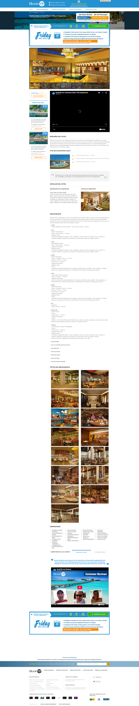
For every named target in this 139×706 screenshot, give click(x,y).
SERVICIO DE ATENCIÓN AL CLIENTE (36, 680)
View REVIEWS (39, 96)
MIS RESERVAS (32, 690)
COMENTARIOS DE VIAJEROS (35, 685)
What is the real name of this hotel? (41, 17)
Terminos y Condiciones (70, 657)
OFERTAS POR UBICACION (58, 9)
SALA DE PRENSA (49, 683)
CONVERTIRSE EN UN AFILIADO (52, 680)
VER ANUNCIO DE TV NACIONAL (35, 687)
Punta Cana (42, 12)
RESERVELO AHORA (100, 26)
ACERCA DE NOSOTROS (75, 9)
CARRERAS (48, 685)
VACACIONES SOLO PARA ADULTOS (53, 689)
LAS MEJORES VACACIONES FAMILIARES (37, 689)
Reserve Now (38, 129)
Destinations (35, 12)
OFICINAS (48, 681)
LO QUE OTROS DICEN (91, 9)
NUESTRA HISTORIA (33, 683)
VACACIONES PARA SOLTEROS (52, 687)
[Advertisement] (124, 51)
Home (30, 12)
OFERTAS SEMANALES (42, 9)
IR (108, 664)
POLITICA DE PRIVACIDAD (64, 704)
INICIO (31, 9)
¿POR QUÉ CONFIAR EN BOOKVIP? (36, 681)
